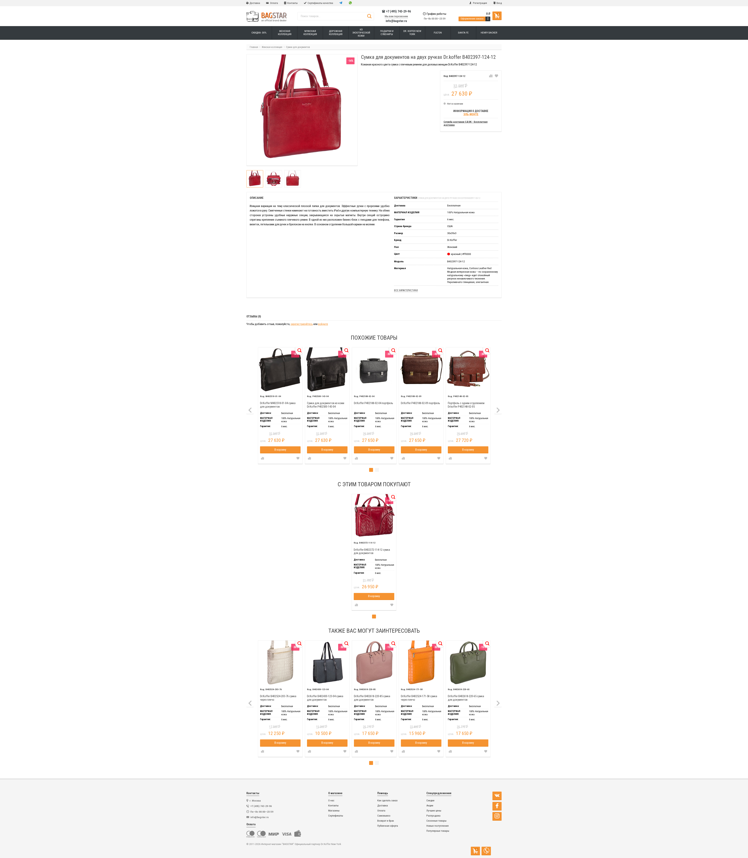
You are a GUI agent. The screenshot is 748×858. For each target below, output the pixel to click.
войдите (323, 324)
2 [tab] (377, 470)
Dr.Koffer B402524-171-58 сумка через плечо (419, 698)
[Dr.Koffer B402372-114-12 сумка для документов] (374, 516)
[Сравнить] (490, 76)
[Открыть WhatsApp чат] (350, 3)
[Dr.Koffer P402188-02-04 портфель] (374, 369)
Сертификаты (335, 815)
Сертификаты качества (320, 3)
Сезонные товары (436, 820)
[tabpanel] (280, 405)
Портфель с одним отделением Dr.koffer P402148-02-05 (466, 405)
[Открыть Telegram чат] (341, 3)
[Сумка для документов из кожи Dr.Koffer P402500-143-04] (327, 369)
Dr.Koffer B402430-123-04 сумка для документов (325, 698)
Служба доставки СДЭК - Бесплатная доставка (466, 123)
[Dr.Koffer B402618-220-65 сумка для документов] (468, 662)
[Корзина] (487, 19)
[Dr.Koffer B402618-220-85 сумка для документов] (374, 662)
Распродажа (433, 815)
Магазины (334, 810)
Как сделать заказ (387, 800)
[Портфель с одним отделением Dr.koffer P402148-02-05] (468, 369)
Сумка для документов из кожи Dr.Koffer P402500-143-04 (325, 405)
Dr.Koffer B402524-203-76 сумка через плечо (278, 698)
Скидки (430, 800)
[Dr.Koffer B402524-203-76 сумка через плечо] (280, 662)
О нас (331, 800)
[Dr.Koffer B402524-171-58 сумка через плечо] (421, 662)
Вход (499, 3)
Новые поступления (437, 825)
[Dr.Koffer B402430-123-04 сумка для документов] (327, 662)
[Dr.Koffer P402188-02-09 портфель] (421, 369)
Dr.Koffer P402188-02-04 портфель (373, 403)
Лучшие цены (433, 810)
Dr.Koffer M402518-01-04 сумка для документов (277, 405)
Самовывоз (383, 815)
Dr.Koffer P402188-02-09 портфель (420, 403)
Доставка (254, 3)
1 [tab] (371, 470)
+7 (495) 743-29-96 (398, 11)
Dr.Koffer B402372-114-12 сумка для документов (372, 551)
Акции (429, 805)
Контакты (292, 3)
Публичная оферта (387, 825)
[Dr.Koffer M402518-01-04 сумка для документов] (280, 369)
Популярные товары (437, 830)
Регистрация (479, 3)
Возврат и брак (385, 820)
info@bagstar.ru (396, 21)
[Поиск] (369, 16)
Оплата (273, 3)
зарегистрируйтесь (302, 324)
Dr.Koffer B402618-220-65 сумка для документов (466, 698)
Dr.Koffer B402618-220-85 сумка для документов (372, 698)
